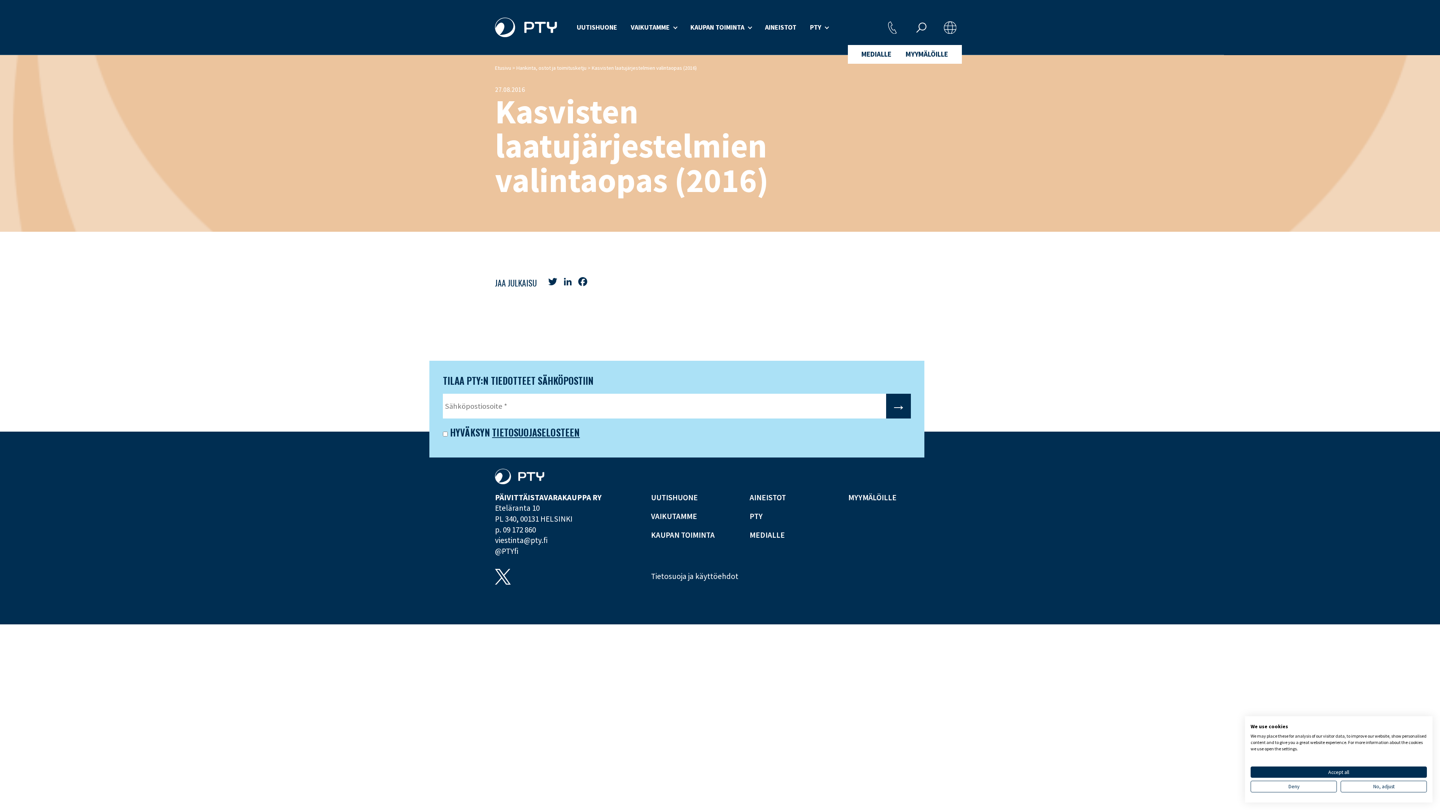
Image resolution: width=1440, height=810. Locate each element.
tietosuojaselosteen (536, 432)
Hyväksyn (469, 432)
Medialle (876, 54)
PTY (815, 27)
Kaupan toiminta (717, 27)
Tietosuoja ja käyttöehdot (694, 576)
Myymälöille (927, 54)
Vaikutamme (650, 27)
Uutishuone (597, 27)
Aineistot (780, 27)
